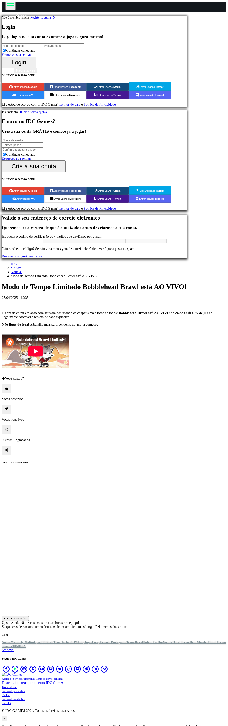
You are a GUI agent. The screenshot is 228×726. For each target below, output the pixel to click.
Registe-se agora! (41, 17)
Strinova (16, 268)
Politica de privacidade (13, 691)
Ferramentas (28, 678)
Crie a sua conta (34, 166)
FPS (43, 642)
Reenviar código (13, 256)
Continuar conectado (20, 50)
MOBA (21, 646)
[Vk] (59, 669)
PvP (73, 642)
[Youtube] (41, 669)
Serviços (17, 678)
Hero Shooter (199, 642)
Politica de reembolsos (13, 699)
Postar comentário (15, 618)
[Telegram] (104, 669)
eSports (167, 642)
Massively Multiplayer (26, 642)
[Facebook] (6, 669)
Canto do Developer (46, 678)
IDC (14, 264)
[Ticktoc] (68, 669)
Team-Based (134, 642)
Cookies (6, 695)
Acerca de (7, 678)
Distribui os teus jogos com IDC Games (33, 683)
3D (14, 646)
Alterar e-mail (34, 256)
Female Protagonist (113, 642)
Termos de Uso (69, 104)
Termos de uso (9, 687)
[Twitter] (15, 669)
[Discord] (77, 669)
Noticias (16, 272)
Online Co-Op (152, 642)
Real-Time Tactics (58, 642)
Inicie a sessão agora (33, 112)
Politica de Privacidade (100, 104)
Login (19, 62)
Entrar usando (24, 87)
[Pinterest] (32, 669)
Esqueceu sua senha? (16, 54)
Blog (60, 678)
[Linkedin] (95, 669)
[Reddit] (86, 669)
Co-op (96, 642)
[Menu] (10, 6)
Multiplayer (84, 642)
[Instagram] (24, 669)
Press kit (6, 703)
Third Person (181, 642)
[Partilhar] (6, 450)
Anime (6, 642)
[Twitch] (50, 669)
